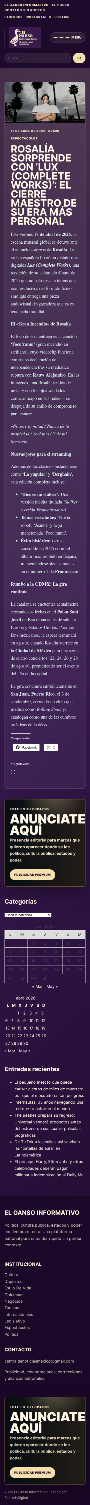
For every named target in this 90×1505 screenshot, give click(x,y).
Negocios (13, 1301)
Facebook (13, 17)
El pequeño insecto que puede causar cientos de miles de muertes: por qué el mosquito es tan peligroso (49, 1089)
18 (68, 960)
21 (22, 969)
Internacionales (18, 1314)
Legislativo (14, 1320)
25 (68, 969)
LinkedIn (62, 17)
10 (56, 951)
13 (10, 960)
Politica (11, 1334)
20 (10, 969)
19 (80, 960)
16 (45, 960)
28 (22, 978)
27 (10, 978)
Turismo (12, 1307)
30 (45, 978)
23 (45, 969)
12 (80, 951)
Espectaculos (17, 1327)
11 (68, 951)
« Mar (37, 986)
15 (33, 960)
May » (52, 986)
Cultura (11, 1274)
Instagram (36, 17)
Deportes (13, 1281)
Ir (79, 58)
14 (22, 960)
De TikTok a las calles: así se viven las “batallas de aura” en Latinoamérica (47, 1148)
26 (79, 969)
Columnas (13, 1294)
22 (33, 969)
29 (33, 978)
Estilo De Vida (17, 1287)
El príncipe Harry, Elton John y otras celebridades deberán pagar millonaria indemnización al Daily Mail (50, 1168)
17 (56, 960)
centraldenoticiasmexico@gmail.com (39, 1361)
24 (56, 969)
